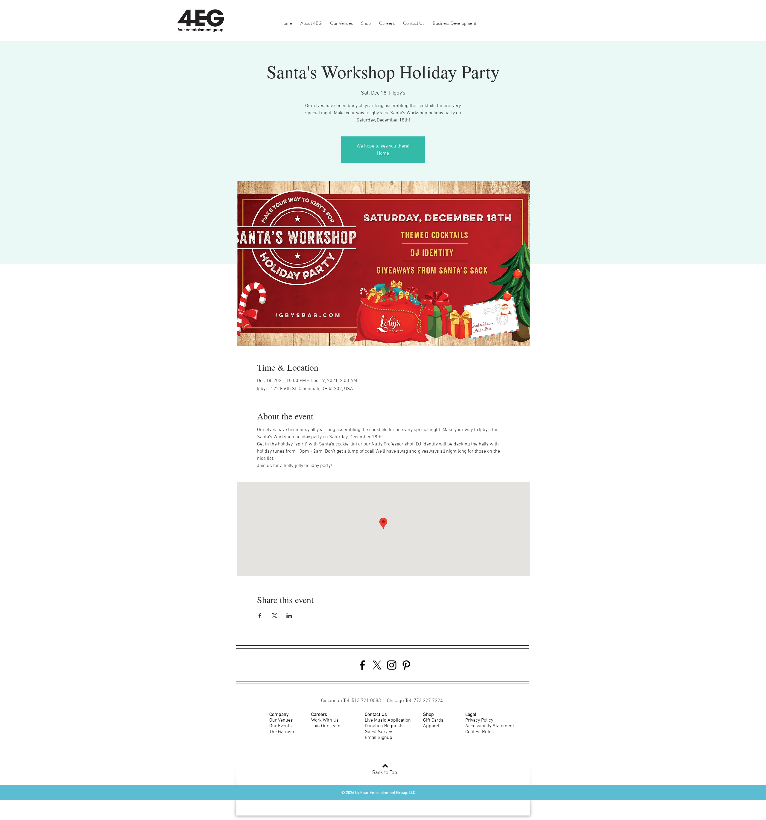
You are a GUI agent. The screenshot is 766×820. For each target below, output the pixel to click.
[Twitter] (377, 665)
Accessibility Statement (489, 726)
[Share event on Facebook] (260, 615)
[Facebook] (362, 665)
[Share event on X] (274, 615)
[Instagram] (391, 665)
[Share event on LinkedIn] (289, 615)
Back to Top (384, 773)
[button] (311, 20)
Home (383, 153)
